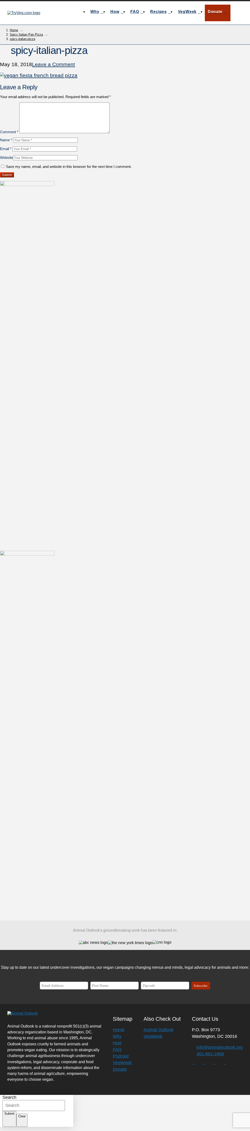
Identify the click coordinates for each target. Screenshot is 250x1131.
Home (119, 1029)
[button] (237, 13)
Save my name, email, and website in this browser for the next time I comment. (69, 166)
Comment (9, 132)
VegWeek (122, 1062)
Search (9, 1097)
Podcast (121, 1056)
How (117, 1042)
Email (5, 149)
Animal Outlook (158, 1029)
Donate (120, 1069)
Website (6, 157)
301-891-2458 (210, 1053)
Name (6, 140)
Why (117, 1036)
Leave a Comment (53, 64)
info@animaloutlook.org (220, 1047)
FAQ (117, 1049)
